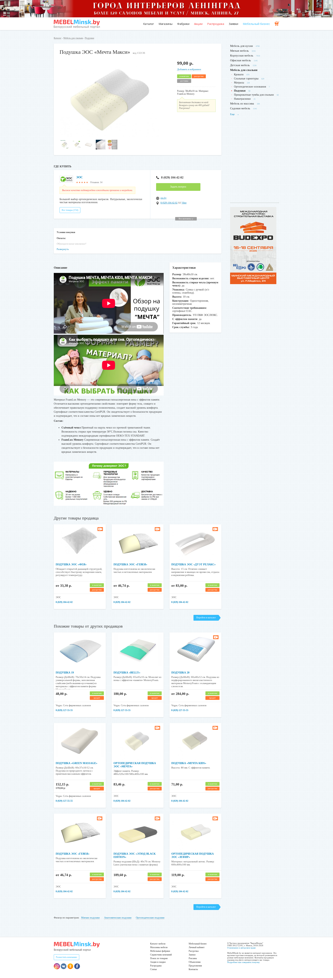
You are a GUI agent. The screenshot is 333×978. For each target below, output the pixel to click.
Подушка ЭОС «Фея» (71, 564)
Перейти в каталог (206, 617)
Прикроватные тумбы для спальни (254, 94)
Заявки (233, 24)
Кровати (239, 74)
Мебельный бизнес (256, 24)
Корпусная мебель (241, 55)
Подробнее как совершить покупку (243, 962)
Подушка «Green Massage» (76, 763)
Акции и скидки (158, 962)
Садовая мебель (240, 108)
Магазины (165, 24)
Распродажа (215, 24)
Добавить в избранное (189, 69)
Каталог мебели (157, 943)
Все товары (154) (70, 210)
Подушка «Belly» (127, 672)
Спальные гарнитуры (246, 78)
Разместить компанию (66, 957)
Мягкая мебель (239, 50)
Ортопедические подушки (150, 917)
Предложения (195, 965)
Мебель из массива (242, 103)
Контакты (193, 969)
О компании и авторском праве (241, 948)
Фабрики (183, 24)
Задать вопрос (178, 186)
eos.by (163, 198)
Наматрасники (242, 98)
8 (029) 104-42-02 (172, 177)
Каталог (148, 24)
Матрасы (239, 82)
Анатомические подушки (117, 917)
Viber (184, 202)
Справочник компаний (161, 954)
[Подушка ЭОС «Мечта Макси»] (109, 135)
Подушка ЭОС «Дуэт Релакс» (193, 564)
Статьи (153, 969)
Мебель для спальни (73, 38)
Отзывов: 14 (96, 182)
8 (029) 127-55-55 (64, 710)
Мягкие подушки (90, 917)
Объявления (195, 962)
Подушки (89, 38)
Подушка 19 (65, 672)
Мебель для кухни (241, 45)
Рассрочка (193, 951)
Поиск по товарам (159, 958)
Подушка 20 (180, 672)
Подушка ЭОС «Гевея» (130, 564)
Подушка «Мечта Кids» (188, 763)
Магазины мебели (158, 947)
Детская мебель (240, 65)
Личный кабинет (196, 947)
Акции (198, 24)
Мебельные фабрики (160, 951)
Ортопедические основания (250, 86)
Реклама (193, 958)
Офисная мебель (240, 60)
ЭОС (79, 177)
